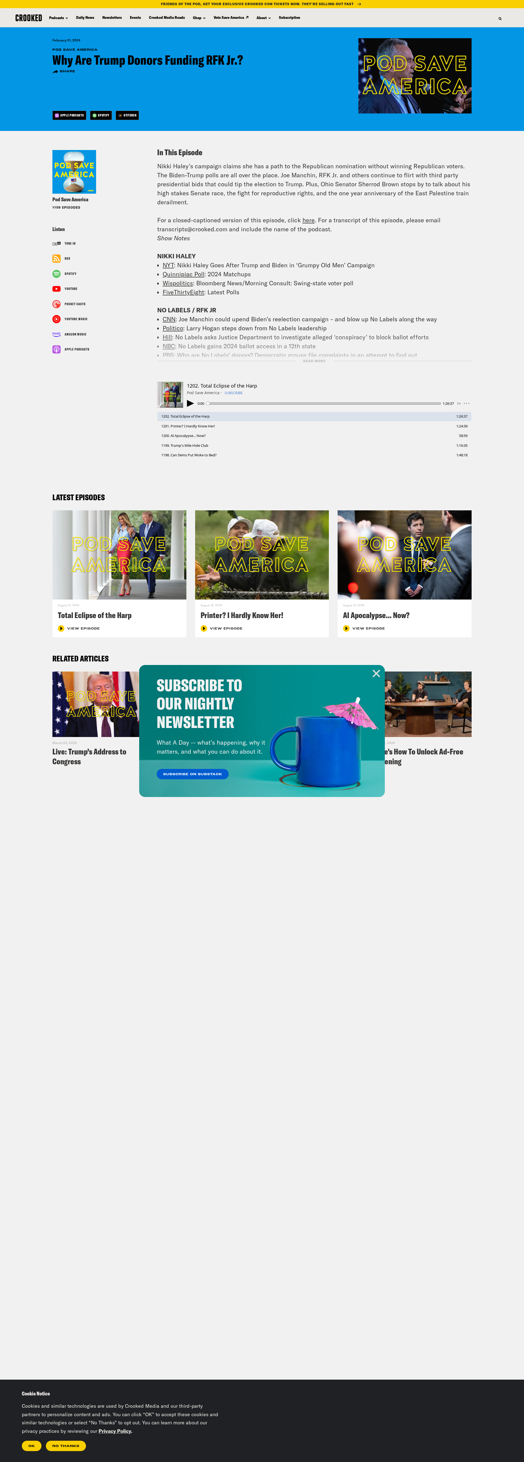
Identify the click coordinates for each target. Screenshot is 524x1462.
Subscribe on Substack (192, 774)
